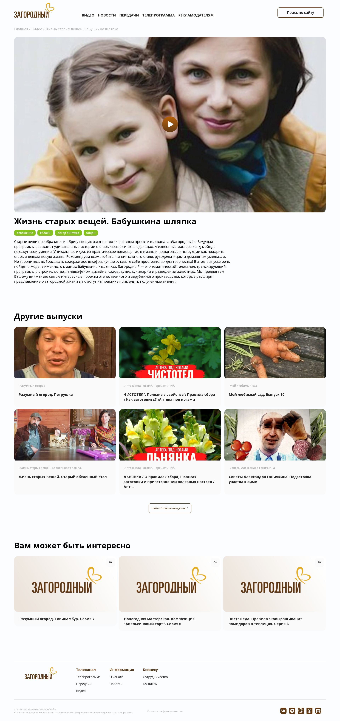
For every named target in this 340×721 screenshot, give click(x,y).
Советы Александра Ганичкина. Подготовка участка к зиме (270, 479)
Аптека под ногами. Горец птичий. (149, 386)
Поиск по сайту (300, 12)
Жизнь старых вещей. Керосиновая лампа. (50, 468)
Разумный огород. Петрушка (46, 394)
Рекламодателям (196, 15)
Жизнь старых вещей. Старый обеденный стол (63, 476)
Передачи (129, 15)
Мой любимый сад (243, 386)
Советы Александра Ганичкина (252, 468)
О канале (116, 677)
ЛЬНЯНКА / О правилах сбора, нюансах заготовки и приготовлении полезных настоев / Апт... (169, 481)
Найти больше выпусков (168, 508)
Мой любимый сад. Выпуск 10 (256, 394)
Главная (21, 29)
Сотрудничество (155, 677)
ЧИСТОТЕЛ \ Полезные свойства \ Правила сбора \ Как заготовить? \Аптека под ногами (169, 397)
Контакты (150, 684)
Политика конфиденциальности (165, 711)
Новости (107, 15)
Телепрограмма (158, 15)
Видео (88, 15)
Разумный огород (32, 386)
